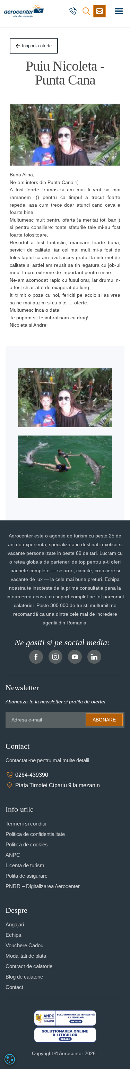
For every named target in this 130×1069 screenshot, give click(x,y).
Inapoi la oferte (37, 45)
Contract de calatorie (29, 966)
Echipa (13, 935)
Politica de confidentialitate (35, 834)
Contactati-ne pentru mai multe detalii (47, 760)
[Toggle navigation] (119, 11)
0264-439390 (31, 775)
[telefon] (74, 11)
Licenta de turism (25, 865)
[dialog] (9, 1059)
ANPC (13, 855)
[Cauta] (86, 11)
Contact (14, 987)
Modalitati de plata (26, 956)
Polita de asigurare (26, 876)
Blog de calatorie (24, 977)
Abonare (104, 720)
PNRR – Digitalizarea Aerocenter (43, 886)
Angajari (15, 924)
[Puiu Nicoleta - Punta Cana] (65, 135)
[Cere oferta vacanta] (99, 11)
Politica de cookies (27, 844)
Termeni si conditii (26, 824)
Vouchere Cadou (24, 945)
